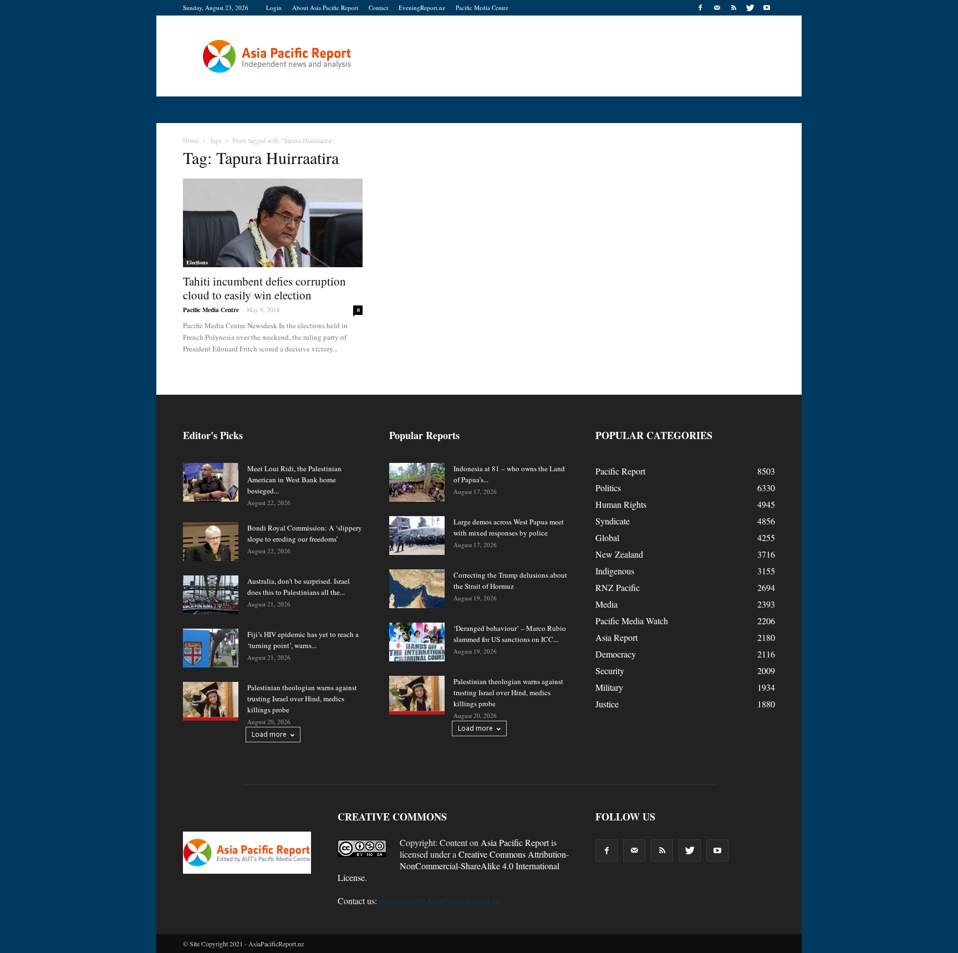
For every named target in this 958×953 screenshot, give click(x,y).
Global (607, 537)
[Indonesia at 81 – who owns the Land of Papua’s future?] (417, 482)
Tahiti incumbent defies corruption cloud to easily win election (264, 288)
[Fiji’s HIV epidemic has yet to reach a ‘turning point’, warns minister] (210, 648)
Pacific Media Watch (631, 620)
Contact (378, 7)
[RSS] (733, 7)
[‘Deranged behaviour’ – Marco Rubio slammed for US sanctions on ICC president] (417, 642)
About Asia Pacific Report (325, 7)
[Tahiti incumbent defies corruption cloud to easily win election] (273, 223)
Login (274, 7)
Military (609, 687)
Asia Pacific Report (515, 842)
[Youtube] (766, 7)
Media (606, 604)
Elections (197, 262)
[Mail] (717, 7)
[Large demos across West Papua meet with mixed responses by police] (417, 535)
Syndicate (612, 521)
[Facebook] (700, 7)
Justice (607, 704)
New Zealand (619, 554)
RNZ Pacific (617, 587)
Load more (269, 734)
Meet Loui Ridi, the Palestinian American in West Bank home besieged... (294, 479)
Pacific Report (620, 471)
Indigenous (614, 571)
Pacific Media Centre (482, 7)
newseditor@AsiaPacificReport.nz (439, 900)
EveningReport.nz (422, 7)
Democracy (615, 654)
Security (609, 670)
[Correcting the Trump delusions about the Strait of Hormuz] (417, 588)
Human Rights (620, 504)
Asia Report (616, 637)
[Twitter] (750, 7)
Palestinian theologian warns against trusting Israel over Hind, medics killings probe (302, 698)
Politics (608, 487)
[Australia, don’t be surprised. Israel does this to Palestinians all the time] (210, 594)
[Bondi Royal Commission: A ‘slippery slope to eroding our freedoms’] (210, 541)
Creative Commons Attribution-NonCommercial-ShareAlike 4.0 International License (453, 865)
